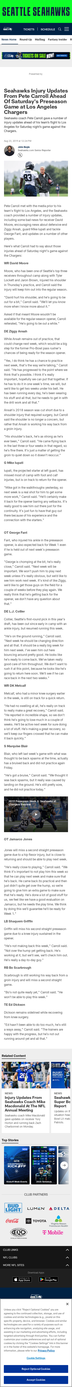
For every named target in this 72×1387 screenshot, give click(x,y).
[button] (36, 814)
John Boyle (24, 147)
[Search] (59, 29)
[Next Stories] (64, 1165)
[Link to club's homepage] (7, 27)
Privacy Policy (46, 1350)
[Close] (67, 1304)
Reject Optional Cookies (36, 1368)
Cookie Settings (36, 1358)
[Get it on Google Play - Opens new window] (48, 1281)
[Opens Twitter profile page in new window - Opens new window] (20, 155)
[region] (36, 1343)
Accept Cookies (36, 1379)
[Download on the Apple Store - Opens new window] (22, 1280)
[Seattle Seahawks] (36, 1297)
